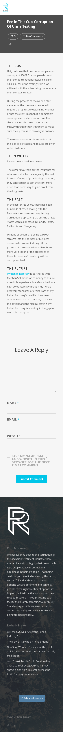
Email (13, 419)
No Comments (34, 36)
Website (13, 436)
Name (13, 403)
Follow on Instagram (33, 698)
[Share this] (10, 44)
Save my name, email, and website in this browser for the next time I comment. (31, 456)
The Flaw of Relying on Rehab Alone (27, 641)
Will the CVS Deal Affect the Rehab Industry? (26, 634)
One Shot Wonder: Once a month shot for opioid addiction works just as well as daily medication (31, 651)
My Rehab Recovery (18, 273)
